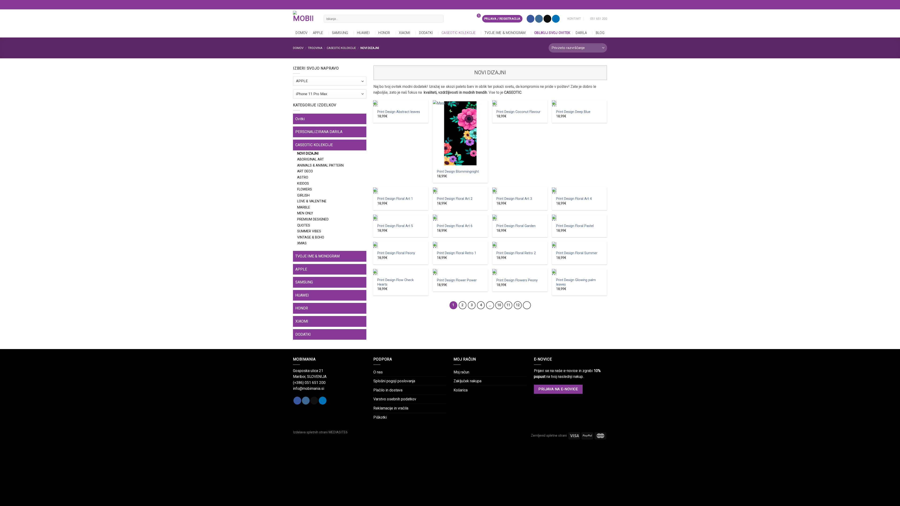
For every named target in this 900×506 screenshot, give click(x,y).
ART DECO (305, 171)
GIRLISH (303, 195)
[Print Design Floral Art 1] (400, 190)
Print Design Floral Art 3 (514, 199)
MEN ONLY (305, 213)
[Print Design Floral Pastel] (579, 218)
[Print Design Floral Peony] (400, 245)
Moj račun (461, 372)
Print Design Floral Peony (396, 253)
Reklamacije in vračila (390, 408)
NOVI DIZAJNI (308, 154)
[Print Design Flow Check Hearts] (400, 272)
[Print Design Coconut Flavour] (520, 103)
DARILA (581, 33)
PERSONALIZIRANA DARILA (318, 132)
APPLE (318, 33)
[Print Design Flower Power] (460, 272)
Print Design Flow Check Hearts (395, 282)
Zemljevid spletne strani (549, 436)
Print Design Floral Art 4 (574, 199)
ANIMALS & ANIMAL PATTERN (320, 165)
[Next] (527, 305)
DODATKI (426, 33)
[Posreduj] (439, 19)
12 (518, 305)
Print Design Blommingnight (458, 172)
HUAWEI (363, 33)
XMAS (302, 243)
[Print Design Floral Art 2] (460, 190)
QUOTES (303, 225)
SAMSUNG (340, 33)
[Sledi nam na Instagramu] (539, 19)
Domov (302, 33)
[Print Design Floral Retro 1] (460, 245)
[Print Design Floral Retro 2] (520, 245)
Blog (600, 33)
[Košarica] (476, 19)
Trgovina (315, 48)
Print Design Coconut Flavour (518, 112)
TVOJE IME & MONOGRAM (505, 33)
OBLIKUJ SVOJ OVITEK (553, 33)
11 (508, 305)
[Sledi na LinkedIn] (556, 19)
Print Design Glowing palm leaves (576, 282)
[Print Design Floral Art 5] (400, 218)
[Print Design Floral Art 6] (460, 218)
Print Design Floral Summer (576, 253)
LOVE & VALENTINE (311, 201)
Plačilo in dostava (387, 390)
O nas (378, 372)
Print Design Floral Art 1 (395, 199)
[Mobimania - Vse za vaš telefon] (305, 18)
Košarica (461, 390)
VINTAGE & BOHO (310, 237)
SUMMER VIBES (309, 231)
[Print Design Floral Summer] (579, 245)
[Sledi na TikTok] (547, 19)
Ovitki (300, 119)
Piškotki (380, 417)
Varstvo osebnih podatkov (394, 399)
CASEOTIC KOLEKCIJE (459, 33)
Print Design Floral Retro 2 (516, 253)
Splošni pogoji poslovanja (394, 381)
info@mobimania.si (308, 388)
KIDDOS (303, 184)
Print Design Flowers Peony (517, 280)
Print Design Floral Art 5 (395, 226)
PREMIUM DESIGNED (313, 219)
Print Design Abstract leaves (398, 112)
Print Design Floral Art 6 (454, 226)
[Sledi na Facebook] (530, 19)
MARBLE (303, 207)
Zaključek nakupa (467, 381)
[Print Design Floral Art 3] (520, 190)
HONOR (384, 33)
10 (499, 305)
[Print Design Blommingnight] (460, 133)
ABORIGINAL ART (310, 159)
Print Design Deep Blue (573, 112)
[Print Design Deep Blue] (579, 103)
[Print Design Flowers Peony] (520, 272)
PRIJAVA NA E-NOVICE (558, 389)
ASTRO (302, 177)
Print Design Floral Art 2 (454, 199)
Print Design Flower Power (457, 280)
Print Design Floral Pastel (575, 226)
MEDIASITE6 (338, 432)
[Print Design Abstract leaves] (400, 103)
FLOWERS (304, 189)
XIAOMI (404, 33)
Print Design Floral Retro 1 (456, 253)
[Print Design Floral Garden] (520, 218)
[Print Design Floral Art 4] (579, 190)
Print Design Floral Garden (516, 226)
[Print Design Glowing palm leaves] (579, 272)
